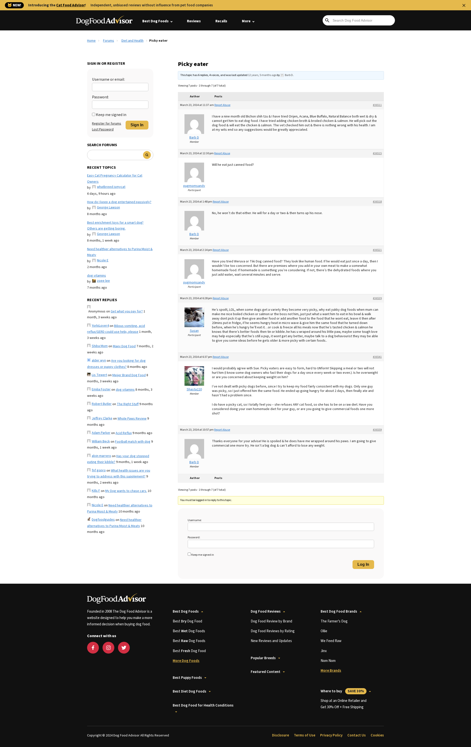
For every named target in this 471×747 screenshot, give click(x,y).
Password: (100, 97)
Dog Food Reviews (266, 611)
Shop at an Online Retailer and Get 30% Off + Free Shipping (343, 704)
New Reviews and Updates (271, 641)
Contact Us (356, 735)
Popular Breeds (263, 658)
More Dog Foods (186, 660)
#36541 (377, 357)
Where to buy (342, 691)
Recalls (221, 21)
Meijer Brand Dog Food (129, 375)
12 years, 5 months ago (262, 75)
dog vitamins (96, 275)
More (246, 21)
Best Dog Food (187, 621)
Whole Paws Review (132, 418)
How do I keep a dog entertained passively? (119, 202)
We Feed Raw (331, 641)
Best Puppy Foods (187, 677)
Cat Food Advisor (70, 5)
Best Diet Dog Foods (189, 691)
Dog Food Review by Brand (271, 621)
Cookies (377, 735)
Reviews (194, 21)
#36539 (377, 298)
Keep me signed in (111, 114)
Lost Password (103, 129)
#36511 (377, 105)
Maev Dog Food (124, 346)
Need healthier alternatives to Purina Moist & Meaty (120, 252)
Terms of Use (304, 735)
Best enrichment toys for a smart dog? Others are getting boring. (115, 225)
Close (463, 5)
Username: (195, 520)
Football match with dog (132, 441)
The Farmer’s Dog (334, 621)
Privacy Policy (331, 735)
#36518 (377, 202)
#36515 (377, 153)
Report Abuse (222, 105)
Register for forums (106, 123)
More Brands (331, 670)
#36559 (377, 430)
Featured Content (265, 671)
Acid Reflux (124, 433)
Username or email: (108, 79)
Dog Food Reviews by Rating (273, 631)
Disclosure (280, 735)
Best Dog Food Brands (339, 611)
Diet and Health (132, 40)
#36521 (377, 250)
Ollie (324, 631)
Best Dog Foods (155, 21)
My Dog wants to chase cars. (126, 491)
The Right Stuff (128, 404)
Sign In (137, 125)
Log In (363, 564)
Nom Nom (328, 660)
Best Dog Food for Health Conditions (203, 705)
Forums (108, 40)
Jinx (324, 651)
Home (91, 40)
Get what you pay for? (127, 311)
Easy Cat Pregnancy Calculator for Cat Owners (114, 178)
